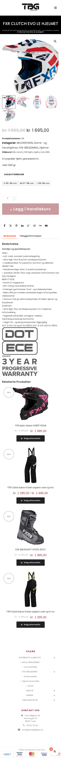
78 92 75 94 (32, 725)
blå (13, 152)
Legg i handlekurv (32, 209)
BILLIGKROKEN (25, 143)
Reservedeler (30, 676)
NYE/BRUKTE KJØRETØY (30, 657)
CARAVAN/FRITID (30, 700)
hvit (42, 152)
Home (5, 30)
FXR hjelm (28, 152)
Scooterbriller (30, 667)
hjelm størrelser (14, 174)
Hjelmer (30, 30)
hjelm (37, 152)
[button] (55, 41)
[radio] (10, 183)
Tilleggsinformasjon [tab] (31, 235)
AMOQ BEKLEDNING (31, 662)
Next (54, 75)
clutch (19, 152)
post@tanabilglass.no (32, 729)
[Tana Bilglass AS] (30, 6)
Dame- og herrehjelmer (47, 30)
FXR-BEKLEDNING (16, 30)
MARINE (29, 695)
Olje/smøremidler (30, 681)
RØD (47, 152)
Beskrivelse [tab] (10, 235)
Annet (31, 685)
